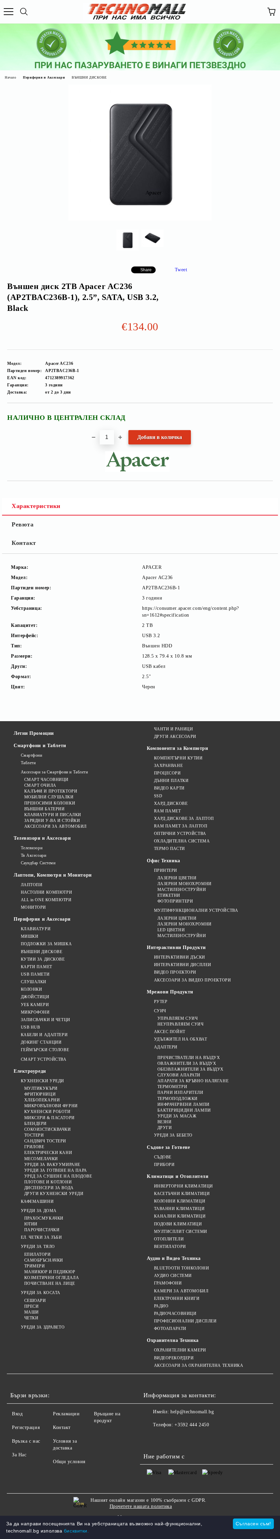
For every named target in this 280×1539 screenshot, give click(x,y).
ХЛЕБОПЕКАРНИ (42, 1100)
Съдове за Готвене (168, 1147)
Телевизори (31, 848)
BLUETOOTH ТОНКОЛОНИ (181, 1268)
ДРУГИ (164, 1127)
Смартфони (31, 755)
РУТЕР (160, 1001)
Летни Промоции (34, 733)
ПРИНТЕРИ (165, 870)
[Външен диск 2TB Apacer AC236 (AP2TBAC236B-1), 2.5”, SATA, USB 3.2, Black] (140, 219)
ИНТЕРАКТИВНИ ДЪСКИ (179, 957)
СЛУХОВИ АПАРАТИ (178, 1075)
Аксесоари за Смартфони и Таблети (54, 772)
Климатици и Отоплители (177, 1176)
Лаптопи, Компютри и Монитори (53, 875)
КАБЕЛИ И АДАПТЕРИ (44, 1034)
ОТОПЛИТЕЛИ (169, 1239)
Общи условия (69, 1461)
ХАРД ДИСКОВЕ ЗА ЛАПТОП (184, 818)
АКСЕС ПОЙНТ (169, 1031)
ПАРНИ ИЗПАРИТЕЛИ (180, 1092)
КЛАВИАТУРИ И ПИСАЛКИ (52, 814)
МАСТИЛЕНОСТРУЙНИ (181, 889)
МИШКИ (29, 936)
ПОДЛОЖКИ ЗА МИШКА (46, 944)
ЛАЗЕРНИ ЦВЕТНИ (176, 878)
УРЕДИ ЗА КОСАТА (40, 1292)
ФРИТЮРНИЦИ (40, 1094)
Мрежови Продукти (170, 991)
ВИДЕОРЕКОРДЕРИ (174, 1358)
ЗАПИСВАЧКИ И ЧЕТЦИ (45, 1019)
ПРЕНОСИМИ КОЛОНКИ (49, 803)
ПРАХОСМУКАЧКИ (44, 1218)
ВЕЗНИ (164, 1121)
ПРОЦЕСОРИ (167, 773)
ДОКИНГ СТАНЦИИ (41, 1042)
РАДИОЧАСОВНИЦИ (175, 1313)
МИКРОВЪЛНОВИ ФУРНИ (51, 1105)
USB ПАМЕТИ (35, 974)
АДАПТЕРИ (166, 1047)
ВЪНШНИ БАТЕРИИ (44, 809)
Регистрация (26, 1427)
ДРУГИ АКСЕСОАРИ (175, 736)
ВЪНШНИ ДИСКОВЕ (89, 77)
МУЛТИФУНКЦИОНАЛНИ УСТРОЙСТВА (196, 910)
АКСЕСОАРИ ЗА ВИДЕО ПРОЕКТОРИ (192, 980)
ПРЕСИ (31, 1306)
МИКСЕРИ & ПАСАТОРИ (49, 1117)
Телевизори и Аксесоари (42, 838)
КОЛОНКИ (31, 989)
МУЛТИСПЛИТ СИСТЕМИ (180, 1231)
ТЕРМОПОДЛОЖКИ (177, 1098)
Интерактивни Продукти (176, 947)
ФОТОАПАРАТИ (170, 1328)
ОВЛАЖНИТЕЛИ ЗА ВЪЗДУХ (186, 1063)
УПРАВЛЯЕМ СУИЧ (177, 1018)
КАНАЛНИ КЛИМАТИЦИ (180, 1216)
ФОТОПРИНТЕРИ (175, 901)
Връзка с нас (26, 1441)
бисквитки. (76, 1531)
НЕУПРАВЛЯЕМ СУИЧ (180, 1024)
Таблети (28, 762)
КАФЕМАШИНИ (37, 1201)
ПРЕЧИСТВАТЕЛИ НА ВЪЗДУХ (188, 1057)
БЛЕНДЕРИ (35, 1123)
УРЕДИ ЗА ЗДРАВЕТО (43, 1327)
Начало (10, 77)
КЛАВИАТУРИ (36, 928)
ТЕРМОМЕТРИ (172, 1086)
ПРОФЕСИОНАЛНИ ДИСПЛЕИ (185, 1321)
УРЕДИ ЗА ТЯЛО (38, 1246)
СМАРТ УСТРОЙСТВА (44, 1059)
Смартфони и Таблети (40, 745)
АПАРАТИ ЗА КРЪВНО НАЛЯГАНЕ (192, 1080)
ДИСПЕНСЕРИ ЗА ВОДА (49, 1187)
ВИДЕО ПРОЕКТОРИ (175, 972)
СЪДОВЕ (162, 1157)
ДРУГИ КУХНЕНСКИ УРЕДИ (53, 1193)
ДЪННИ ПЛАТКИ (171, 780)
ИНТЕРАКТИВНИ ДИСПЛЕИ (182, 964)
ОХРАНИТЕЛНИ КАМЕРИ (180, 1350)
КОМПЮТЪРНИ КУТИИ (178, 758)
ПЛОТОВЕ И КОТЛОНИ (48, 1182)
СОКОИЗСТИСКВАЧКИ (47, 1129)
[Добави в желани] (263, 414)
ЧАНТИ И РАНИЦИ (173, 729)
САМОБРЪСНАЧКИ (43, 1260)
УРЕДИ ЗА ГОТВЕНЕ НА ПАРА (55, 1170)
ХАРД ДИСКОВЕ (170, 803)
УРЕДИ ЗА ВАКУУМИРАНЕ (52, 1164)
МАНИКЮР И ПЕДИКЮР (49, 1271)
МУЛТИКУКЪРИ (41, 1088)
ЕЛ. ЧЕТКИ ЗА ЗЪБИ (41, 1237)
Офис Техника (163, 860)
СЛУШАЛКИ (33, 981)
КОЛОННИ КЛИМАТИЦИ (179, 1201)
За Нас (19, 1454)
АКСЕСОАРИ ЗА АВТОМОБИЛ (55, 826)
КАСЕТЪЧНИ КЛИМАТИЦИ (182, 1193)
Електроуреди (30, 1071)
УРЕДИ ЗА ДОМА (39, 1210)
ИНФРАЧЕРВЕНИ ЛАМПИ (183, 1104)
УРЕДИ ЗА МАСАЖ (176, 1116)
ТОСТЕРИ (34, 1135)
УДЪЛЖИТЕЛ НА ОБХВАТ (180, 1039)
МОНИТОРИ (33, 907)
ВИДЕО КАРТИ (169, 788)
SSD (158, 796)
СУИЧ (160, 1010)
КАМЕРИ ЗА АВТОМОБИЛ (181, 1291)
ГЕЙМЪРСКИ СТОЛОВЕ (45, 1049)
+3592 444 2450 (191, 1424)
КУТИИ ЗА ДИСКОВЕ (43, 959)
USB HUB (30, 1027)
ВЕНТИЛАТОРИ (170, 1246)
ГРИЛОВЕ (34, 1146)
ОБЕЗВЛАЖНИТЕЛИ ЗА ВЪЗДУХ (190, 1069)
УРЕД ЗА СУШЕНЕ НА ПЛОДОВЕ (58, 1176)
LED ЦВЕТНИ (171, 929)
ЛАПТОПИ (31, 884)
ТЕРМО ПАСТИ (169, 848)
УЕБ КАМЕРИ (35, 1004)
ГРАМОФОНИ (168, 1283)
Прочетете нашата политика (141, 1506)
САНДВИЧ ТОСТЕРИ (45, 1141)
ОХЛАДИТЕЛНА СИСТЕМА (182, 841)
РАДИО (161, 1306)
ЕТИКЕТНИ (168, 895)
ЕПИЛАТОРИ (37, 1254)
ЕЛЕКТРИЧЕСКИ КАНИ (48, 1152)
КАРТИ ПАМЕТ (36, 966)
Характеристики (36, 506)
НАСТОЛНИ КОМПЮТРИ (46, 892)
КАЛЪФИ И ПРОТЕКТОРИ (50, 791)
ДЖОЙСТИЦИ (35, 996)
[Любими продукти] (256, 11)
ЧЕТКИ (31, 1318)
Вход (17, 1413)
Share (146, 269)
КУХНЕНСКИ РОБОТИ (47, 1111)
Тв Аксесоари (33, 855)
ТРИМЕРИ (34, 1266)
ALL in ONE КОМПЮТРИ (46, 899)
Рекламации (66, 1413)
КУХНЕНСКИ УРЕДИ (42, 1080)
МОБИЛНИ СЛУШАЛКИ (49, 797)
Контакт (24, 542)
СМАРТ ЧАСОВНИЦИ (46, 779)
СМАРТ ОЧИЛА (40, 785)
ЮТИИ (31, 1224)
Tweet (181, 269)
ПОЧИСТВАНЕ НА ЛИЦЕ (49, 1283)
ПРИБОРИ (164, 1164)
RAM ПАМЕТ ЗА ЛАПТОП (180, 826)
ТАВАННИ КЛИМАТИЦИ (179, 1208)
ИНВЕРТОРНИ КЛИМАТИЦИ (183, 1186)
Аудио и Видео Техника (174, 1258)
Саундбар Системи (38, 863)
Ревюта (22, 524)
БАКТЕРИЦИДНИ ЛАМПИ (184, 1110)
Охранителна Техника (173, 1340)
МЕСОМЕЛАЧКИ (41, 1158)
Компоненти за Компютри (177, 748)
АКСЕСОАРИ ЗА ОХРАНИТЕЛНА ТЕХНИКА (198, 1365)
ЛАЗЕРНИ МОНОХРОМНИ (184, 883)
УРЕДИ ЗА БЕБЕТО (173, 1135)
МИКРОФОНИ (35, 1012)
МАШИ (31, 1312)
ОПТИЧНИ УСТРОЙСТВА (180, 833)
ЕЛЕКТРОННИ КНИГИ (177, 1298)
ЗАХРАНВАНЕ (168, 765)
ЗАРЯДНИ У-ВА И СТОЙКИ (52, 820)
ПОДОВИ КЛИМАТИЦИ (178, 1224)
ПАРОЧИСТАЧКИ (41, 1229)
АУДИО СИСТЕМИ (173, 1275)
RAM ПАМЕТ (167, 811)
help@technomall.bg (192, 1411)
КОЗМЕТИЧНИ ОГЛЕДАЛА (51, 1277)
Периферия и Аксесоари (44, 77)
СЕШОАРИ (35, 1300)
